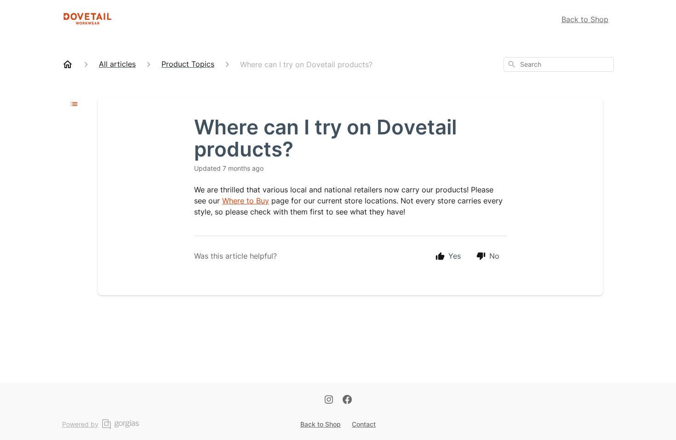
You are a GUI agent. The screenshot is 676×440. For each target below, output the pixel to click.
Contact (364, 424)
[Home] (67, 64)
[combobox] (559, 64)
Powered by (80, 424)
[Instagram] (328, 401)
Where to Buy (245, 200)
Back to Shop (584, 19)
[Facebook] (347, 401)
